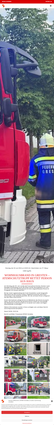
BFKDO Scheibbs (6, 1)
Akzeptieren (27, 412)
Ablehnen (27, 416)
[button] (52, 401)
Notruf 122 (49, 1)
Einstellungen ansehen (27, 420)
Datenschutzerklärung (27, 423)
